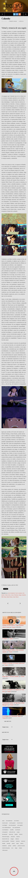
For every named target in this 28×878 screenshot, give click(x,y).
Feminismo (16, 595)
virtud (14, 597)
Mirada (3, 843)
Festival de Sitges (5, 836)
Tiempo (20, 848)
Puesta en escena (21, 845)
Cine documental (12, 825)
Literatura (12, 841)
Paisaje (9, 845)
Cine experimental (16, 827)
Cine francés (17, 829)
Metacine (23, 841)
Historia (18, 836)
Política (14, 845)
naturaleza (4, 845)
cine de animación (11, 593)
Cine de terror (20, 823)
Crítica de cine (7, 595)
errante (12, 595)
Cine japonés (5, 832)
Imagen (20, 595)
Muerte (13, 843)
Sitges (16, 848)
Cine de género (12, 823)
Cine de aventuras (18, 593)
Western (17, 597)
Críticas (21, 21)
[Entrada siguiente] (20, 603)
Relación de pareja (6, 848)
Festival (20, 834)
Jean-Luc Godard (5, 841)
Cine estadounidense (6, 827)
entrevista (11, 834)
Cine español (20, 825)
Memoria (18, 841)
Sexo (12, 848)
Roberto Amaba (13, 21)
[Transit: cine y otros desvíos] (14, 6)
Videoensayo (5, 850)
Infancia (17, 838)
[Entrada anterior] (8, 603)
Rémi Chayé (4, 597)
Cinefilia (12, 829)
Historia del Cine (5, 838)
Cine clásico (16, 820)
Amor (3, 820)
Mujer (17, 843)
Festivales (13, 836)
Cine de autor (5, 823)
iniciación (24, 595)
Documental (4, 834)
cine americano (9, 820)
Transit (13, 627)
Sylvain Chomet (9, 597)
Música (21, 843)
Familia (16, 834)
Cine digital (4, 825)
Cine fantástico (5, 829)
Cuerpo (18, 832)
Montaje (8, 843)
